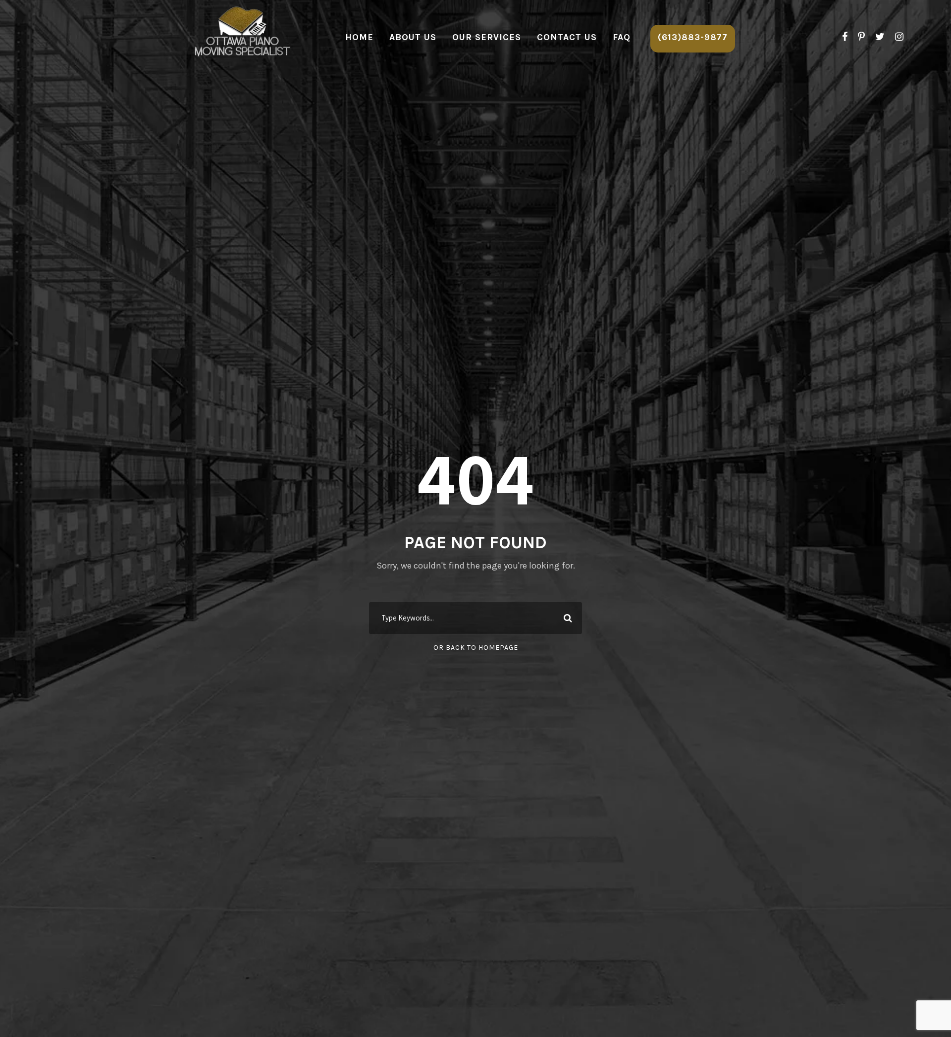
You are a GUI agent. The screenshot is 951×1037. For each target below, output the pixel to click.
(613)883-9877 (693, 37)
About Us (412, 37)
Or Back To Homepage (475, 647)
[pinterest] (861, 37)
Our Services (486, 37)
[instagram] (899, 37)
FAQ (622, 37)
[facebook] (844, 37)
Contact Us (567, 37)
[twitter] (880, 37)
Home (359, 37)
